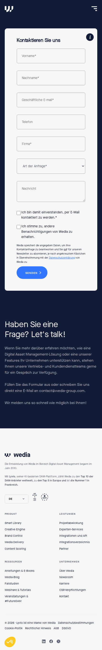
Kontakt (64, 596)
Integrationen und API (73, 536)
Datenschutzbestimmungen (76, 623)
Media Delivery (14, 542)
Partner (64, 549)
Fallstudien (12, 583)
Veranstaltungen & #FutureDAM (16, 598)
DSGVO (66, 628)
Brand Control (14, 536)
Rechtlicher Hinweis (38, 628)
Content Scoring (15, 549)
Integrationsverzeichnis (74, 542)
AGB (56, 628)
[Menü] (94, 9)
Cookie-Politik (14, 628)
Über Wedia (66, 571)
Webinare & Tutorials (18, 590)
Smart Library (13, 523)
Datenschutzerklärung (62, 257)
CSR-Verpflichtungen (72, 590)
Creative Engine (15, 529)
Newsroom (66, 577)
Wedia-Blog (12, 577)
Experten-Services (71, 529)
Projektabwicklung (71, 523)
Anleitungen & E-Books (19, 571)
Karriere (64, 583)
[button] (16, 499)
